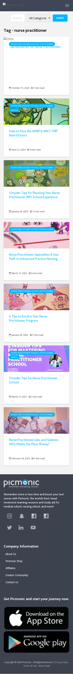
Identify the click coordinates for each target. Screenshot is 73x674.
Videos (14, 110)
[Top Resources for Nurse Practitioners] (9, 38)
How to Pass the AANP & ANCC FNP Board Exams (33, 133)
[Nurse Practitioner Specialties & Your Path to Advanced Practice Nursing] (36, 235)
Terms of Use (30, 665)
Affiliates (10, 568)
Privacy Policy (61, 662)
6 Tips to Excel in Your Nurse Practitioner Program (28, 318)
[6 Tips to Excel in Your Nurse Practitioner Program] (36, 297)
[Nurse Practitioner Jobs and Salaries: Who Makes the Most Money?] (36, 420)
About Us (10, 554)
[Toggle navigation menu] (67, 5)
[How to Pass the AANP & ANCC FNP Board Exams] (36, 111)
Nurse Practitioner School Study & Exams (32, 44)
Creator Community (16, 575)
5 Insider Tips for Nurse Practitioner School (33, 380)
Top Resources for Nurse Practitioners (35, 47)
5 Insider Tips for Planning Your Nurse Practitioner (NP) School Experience (34, 195)
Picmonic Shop (14, 561)
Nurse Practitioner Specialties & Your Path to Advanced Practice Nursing (34, 257)
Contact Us (11, 582)
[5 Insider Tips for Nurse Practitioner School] (36, 358)
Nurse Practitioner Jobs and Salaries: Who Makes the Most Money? (34, 442)
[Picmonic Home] (12, 3)
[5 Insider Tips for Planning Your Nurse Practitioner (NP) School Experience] (36, 173)
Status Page (44, 665)
